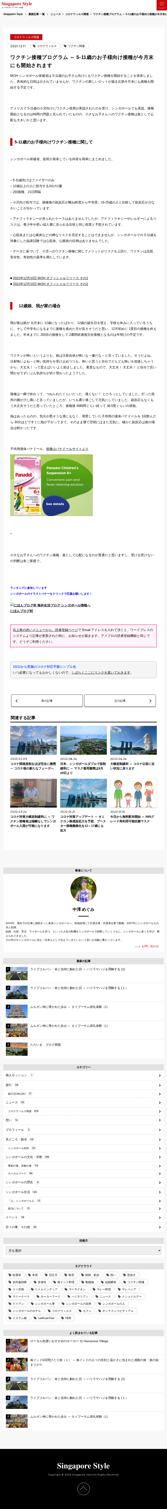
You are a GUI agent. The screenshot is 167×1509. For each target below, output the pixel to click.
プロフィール (17, 1129)
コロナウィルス (47, 46)
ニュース (15, 1102)
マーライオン (77, 1289)
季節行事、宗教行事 (23, 1165)
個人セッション (19, 1075)
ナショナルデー (132, 1296)
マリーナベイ (21, 1296)
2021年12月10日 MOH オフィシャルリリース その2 (50, 284)
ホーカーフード (50, 1296)
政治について (19, 1208)
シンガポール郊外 (21, 1148)
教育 (71, 1275)
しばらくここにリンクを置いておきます (101, 672)
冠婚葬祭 (110, 1282)
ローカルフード (20, 1173)
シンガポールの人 (113, 1303)
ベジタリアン (80, 1296)
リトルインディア (46, 1289)
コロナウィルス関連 (26, 37)
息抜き (131, 1275)
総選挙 (17, 1275)
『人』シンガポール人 (24, 1200)
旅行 (12, 1085)
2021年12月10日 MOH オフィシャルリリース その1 (50, 278)
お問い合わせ (150, 946)
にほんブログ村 (21, 611)
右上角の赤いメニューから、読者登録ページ (45, 630)
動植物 (89, 1282)
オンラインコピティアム (118, 1311)
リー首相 (18, 1289)
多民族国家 (20, 1282)
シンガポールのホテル (27, 1311)
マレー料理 (104, 1289)
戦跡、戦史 (92, 1275)
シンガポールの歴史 (22, 1182)
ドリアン (18, 1303)
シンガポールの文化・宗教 (27, 1157)
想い (12, 1120)
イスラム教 (20, 1318)
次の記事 (120, 700)
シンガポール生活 (21, 1192)
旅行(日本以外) (20, 1093)
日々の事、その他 (21, 1227)
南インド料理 (65, 1282)
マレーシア (129, 1289)
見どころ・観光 (19, 1139)
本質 (35, 1275)
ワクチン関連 (76, 46)
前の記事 (47, 700)
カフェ (87, 1311)
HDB (68, 1318)
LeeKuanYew (46, 1318)
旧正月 (53, 1275)
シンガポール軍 (45, 1303)
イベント (15, 1217)
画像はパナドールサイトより (67, 449)
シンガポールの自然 (78, 1303)
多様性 (42, 1282)
